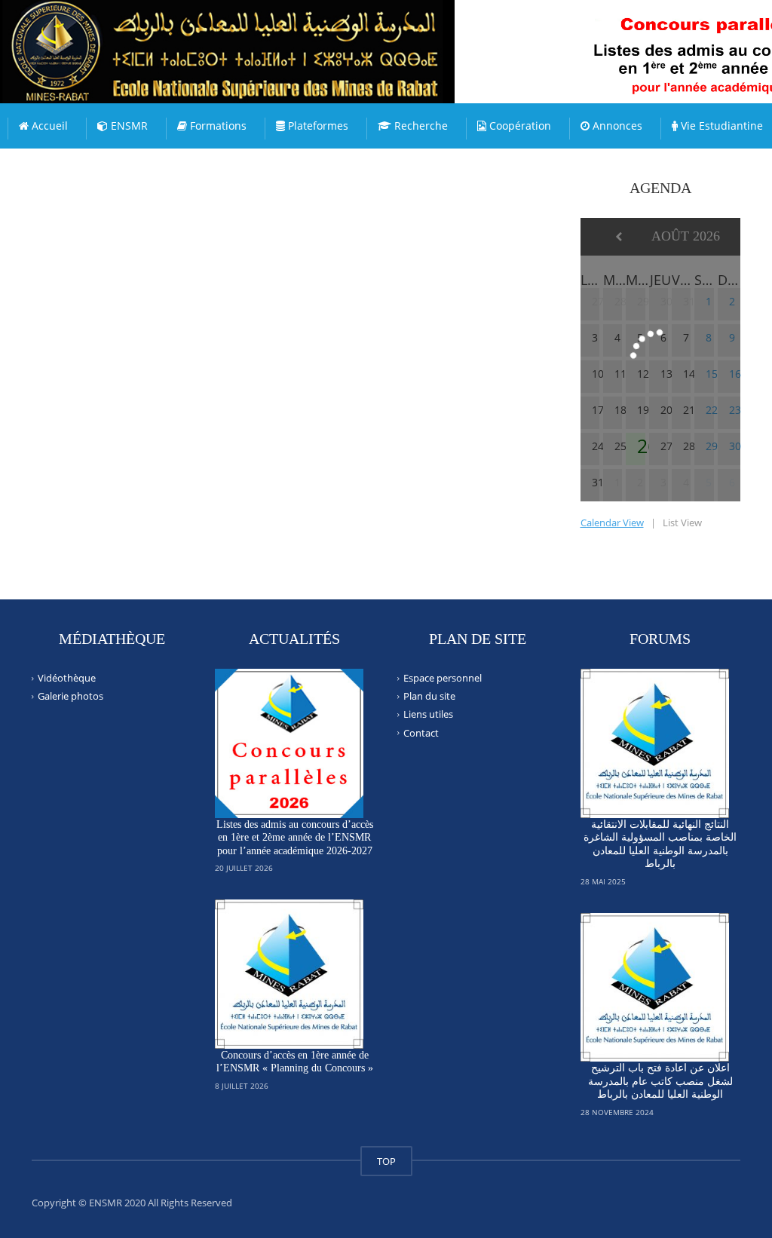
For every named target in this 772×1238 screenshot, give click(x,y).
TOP (386, 1161)
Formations (217, 125)
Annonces (616, 125)
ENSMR (128, 125)
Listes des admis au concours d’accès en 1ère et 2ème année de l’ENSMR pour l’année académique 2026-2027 (294, 837)
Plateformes (316, 125)
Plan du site (429, 696)
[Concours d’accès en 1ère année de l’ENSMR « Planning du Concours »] (289, 974)
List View (682, 522)
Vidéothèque (67, 678)
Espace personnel (442, 678)
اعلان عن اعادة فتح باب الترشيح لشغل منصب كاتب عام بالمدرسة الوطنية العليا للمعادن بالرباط (660, 1081)
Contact (421, 732)
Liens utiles (428, 714)
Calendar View (612, 522)
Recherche (419, 125)
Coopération (518, 125)
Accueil (48, 125)
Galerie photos (70, 696)
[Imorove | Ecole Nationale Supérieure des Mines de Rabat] (260, 37)
